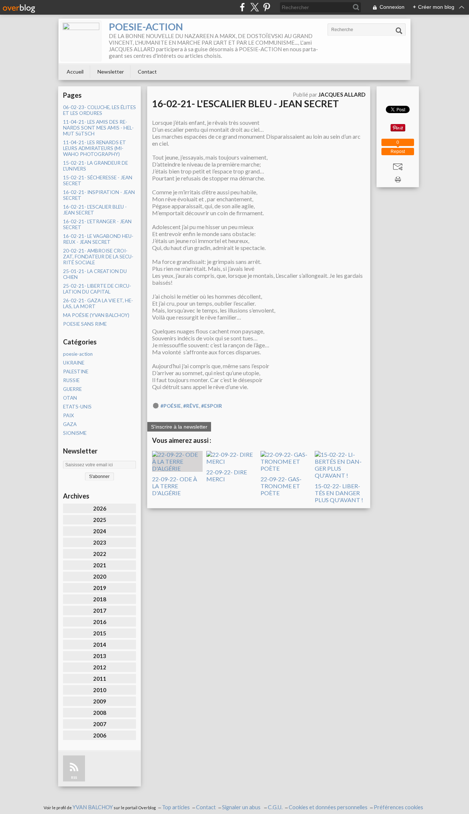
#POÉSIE (170, 406)
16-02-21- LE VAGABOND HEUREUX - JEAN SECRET (98, 239)
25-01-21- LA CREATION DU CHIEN (95, 274)
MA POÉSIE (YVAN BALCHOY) (96, 315)
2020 (99, 576)
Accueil (75, 71)
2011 (99, 678)
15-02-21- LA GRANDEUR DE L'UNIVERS (95, 166)
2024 (99, 531)
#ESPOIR (211, 406)
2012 (99, 667)
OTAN (70, 398)
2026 (99, 508)
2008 (99, 712)
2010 (99, 690)
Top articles (176, 807)
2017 (99, 610)
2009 (99, 701)
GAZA (70, 424)
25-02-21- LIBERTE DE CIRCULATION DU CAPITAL (97, 289)
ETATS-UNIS (77, 407)
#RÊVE (191, 406)
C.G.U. (275, 807)
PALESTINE (75, 371)
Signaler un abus (242, 807)
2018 (99, 599)
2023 (99, 542)
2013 (99, 656)
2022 (99, 553)
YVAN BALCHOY (93, 807)
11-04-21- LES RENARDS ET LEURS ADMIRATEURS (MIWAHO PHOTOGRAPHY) (94, 148)
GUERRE (72, 389)
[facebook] (242, 7)
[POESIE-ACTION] (80, 40)
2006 (99, 735)
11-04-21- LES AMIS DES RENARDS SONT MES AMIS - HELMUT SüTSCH (98, 128)
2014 (99, 644)
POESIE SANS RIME (85, 324)
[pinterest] (266, 7)
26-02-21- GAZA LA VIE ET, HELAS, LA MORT (98, 303)
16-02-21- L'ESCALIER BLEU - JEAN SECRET (95, 210)
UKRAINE (73, 363)
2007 (99, 724)
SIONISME (74, 433)
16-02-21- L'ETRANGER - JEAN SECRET (97, 224)
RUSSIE (71, 380)
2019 (99, 588)
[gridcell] (258, 254)
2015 (99, 633)
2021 (99, 565)
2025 (99, 519)
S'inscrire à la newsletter (179, 427)
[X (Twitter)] (254, 7)
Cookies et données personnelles (328, 807)
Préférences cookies (398, 807)
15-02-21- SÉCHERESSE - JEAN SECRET (97, 180)
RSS (74, 778)
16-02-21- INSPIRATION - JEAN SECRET (99, 195)
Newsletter (110, 71)
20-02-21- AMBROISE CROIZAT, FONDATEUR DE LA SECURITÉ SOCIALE (98, 256)
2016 (99, 622)
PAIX (68, 415)
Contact (147, 71)
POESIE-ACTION (146, 26)
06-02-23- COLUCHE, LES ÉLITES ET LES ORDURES (99, 110)
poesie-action (78, 354)
